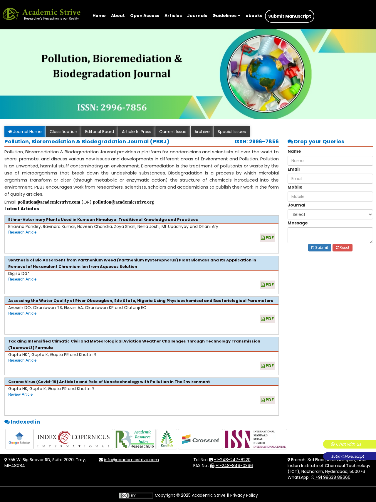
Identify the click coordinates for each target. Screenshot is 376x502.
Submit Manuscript (347, 456)
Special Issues (232, 132)
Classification (63, 132)
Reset (344, 247)
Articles (173, 16)
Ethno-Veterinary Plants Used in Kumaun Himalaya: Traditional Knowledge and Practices (103, 219)
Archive (202, 132)
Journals (197, 16)
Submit (321, 247)
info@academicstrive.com (131, 460)
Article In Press (136, 132)
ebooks (254, 16)
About (118, 16)
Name (294, 151)
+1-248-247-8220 (232, 460)
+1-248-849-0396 (234, 466)
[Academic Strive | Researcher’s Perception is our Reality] (41, 7)
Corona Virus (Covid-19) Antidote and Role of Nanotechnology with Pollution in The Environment (109, 382)
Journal (296, 205)
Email (294, 169)
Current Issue (173, 132)
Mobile (295, 187)
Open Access (144, 16)
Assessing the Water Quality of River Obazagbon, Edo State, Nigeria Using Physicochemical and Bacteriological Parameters (140, 300)
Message (298, 223)
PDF (269, 238)
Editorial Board (99, 132)
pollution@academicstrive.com (49, 202)
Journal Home (27, 132)
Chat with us (348, 444)
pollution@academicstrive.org (123, 202)
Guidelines (224, 16)
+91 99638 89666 (332, 477)
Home (99, 16)
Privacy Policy (244, 495)
